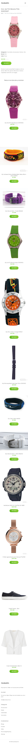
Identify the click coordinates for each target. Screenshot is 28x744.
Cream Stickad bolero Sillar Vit (14, 666)
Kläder (2, 710)
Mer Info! (6, 63)
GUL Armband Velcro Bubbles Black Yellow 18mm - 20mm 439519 (14, 175)
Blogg (2, 724)
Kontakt (3, 726)
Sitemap (3, 734)
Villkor (2, 729)
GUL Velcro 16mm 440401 (14, 418)
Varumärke (9, 52)
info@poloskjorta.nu (6, 699)
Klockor (21, 52)
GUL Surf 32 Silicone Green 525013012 (14, 262)
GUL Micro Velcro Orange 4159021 (14, 332)
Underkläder (4, 712)
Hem (2, 13)
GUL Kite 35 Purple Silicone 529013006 (14, 122)
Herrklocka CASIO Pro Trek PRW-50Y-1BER (14, 505)
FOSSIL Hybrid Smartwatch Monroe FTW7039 (14, 557)
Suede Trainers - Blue (14, 608)
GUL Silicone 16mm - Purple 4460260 (14, 211)
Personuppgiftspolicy (6, 731)
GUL (25, 52)
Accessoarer (16, 52)
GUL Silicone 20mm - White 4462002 (14, 453)
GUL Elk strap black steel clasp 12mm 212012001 (14, 383)
